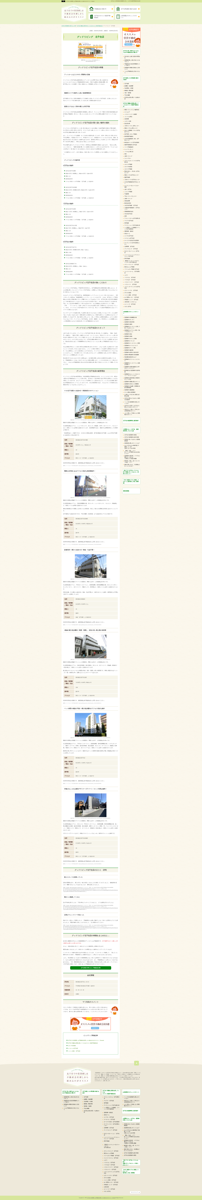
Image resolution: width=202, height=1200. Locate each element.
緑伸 (125, 216)
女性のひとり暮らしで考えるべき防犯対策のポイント (132, 410)
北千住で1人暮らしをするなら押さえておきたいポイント (131, 406)
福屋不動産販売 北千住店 (130, 144)
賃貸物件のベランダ (129, 340)
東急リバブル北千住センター (131, 175)
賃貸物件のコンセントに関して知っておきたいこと (132, 327)
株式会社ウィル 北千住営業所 (131, 142)
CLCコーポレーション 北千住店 (131, 251)
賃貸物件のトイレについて (131, 345)
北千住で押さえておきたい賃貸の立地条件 (132, 399)
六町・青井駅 (127, 92)
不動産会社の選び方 (100, 9)
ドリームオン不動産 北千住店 (131, 269)
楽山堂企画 (127, 123)
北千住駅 (126, 83)
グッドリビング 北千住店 (131, 248)
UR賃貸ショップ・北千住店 (111, 1184)
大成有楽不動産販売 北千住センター (132, 208)
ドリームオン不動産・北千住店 (111, 1155)
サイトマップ (134, 1192)
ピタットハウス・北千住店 (110, 1175)
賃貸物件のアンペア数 (129, 347)
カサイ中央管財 (72, 1045)
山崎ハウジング (128, 156)
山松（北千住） (128, 189)
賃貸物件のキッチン (129, 319)
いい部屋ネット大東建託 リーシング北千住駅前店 (111, 1108)
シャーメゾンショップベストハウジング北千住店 (132, 255)
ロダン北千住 (127, 306)
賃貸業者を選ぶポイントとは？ (132, 443)
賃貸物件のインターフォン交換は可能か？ (132, 363)
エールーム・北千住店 (109, 1119)
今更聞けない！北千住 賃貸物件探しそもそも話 (131, 430)
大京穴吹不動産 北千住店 (131, 205)
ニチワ (126, 275)
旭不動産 (126, 223)
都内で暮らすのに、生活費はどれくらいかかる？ (132, 465)
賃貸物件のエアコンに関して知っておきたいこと (132, 331)
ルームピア (127, 112)
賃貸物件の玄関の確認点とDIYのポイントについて (132, 367)
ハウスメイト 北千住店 (130, 284)
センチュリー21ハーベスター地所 (131, 186)
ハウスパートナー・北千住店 (111, 1167)
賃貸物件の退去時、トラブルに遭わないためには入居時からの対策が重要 (132, 457)
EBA (125, 154)
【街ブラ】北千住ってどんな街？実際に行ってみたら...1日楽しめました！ (131, 472)
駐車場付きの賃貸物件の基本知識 (132, 371)
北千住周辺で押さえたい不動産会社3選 (90, 967)
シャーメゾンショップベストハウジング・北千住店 (111, 1138)
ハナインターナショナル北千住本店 (132, 287)
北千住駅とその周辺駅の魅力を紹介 (131, 78)
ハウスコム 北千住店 (129, 277)
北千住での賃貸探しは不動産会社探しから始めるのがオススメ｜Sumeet (80, 1)
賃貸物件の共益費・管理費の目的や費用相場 (132, 387)
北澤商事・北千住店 (109, 1127)
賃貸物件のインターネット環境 (132, 343)
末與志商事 (127, 200)
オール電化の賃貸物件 (129, 392)
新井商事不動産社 (128, 136)
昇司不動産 (127, 258)
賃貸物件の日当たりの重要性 (131, 384)
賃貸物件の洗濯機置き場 (130, 317)
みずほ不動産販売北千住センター (132, 182)
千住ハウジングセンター (130, 196)
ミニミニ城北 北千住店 (74, 1051)
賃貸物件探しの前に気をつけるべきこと (132, 60)
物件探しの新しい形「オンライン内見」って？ (132, 461)
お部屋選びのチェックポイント (129, 16)
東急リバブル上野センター (131, 128)
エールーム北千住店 (73, 1048)
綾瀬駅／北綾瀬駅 (128, 86)
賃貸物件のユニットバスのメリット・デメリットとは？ (132, 374)
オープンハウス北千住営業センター (132, 243)
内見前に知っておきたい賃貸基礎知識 (132, 440)
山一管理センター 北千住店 (131, 297)
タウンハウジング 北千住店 (131, 264)
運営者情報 (126, 491)
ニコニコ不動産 (128, 191)
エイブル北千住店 (128, 235)
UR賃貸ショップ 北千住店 (131, 299)
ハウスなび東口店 (128, 151)
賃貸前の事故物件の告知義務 (131, 354)
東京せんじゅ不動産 (129, 266)
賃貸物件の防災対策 (129, 322)
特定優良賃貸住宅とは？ (130, 357)
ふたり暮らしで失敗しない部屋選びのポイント (132, 413)
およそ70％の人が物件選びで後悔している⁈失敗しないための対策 (131, 447)
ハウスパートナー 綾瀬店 (130, 114)
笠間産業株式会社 (128, 211)
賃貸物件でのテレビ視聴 (130, 338)
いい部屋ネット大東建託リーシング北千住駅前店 (132, 228)
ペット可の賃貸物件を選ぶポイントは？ (132, 402)
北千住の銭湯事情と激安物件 (131, 420)
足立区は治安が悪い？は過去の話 (132, 98)
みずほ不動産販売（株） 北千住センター (131, 139)
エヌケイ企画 (127, 121)
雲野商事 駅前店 (128, 231)
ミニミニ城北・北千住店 (110, 1180)
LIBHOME (106, 1187)
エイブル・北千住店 (109, 1117)
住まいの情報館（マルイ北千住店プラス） (132, 131)
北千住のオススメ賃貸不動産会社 (102, 16)
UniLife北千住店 (128, 213)
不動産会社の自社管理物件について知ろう (132, 64)
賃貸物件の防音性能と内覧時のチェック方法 (132, 378)
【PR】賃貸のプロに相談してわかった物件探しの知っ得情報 (131, 481)
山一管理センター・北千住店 (111, 1182)
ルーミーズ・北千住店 (129, 304)
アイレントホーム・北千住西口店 (111, 1097)
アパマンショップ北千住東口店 (132, 225)
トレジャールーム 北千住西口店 (132, 272)
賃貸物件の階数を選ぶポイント (132, 381)
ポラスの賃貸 (127, 292)
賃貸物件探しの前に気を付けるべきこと (71, 1097)
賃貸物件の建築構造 (129, 389)
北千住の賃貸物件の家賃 (130, 434)
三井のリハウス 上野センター (131, 125)
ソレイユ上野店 (128, 116)
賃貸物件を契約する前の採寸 (131, 352)
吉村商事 (126, 119)
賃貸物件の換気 (128, 324)
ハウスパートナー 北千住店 (131, 282)
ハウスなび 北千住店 (129, 279)
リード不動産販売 (128, 147)
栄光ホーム (127, 233)
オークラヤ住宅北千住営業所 (131, 240)
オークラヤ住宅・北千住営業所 (111, 1121)
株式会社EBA (127, 203)
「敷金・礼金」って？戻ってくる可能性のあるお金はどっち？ (132, 452)
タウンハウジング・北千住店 (111, 1151)
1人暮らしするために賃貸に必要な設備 (131, 395)
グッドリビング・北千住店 (110, 1130)
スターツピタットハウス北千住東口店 (132, 161)
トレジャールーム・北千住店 (111, 1158)
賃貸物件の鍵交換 (128, 350)
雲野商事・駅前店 (108, 1112)
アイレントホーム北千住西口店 (132, 218)
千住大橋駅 (127, 95)
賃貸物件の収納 (128, 336)
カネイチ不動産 (128, 164)
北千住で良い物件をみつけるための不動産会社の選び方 (131, 51)
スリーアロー (127, 158)
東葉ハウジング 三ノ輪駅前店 (131, 109)
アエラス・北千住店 (109, 1100)
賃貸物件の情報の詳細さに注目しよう (132, 68)
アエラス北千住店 (128, 220)
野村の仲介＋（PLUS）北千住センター (131, 172)
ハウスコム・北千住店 (109, 1162)
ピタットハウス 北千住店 (131, 290)
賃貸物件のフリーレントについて (132, 360)
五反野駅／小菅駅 (128, 88)
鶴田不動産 (127, 177)
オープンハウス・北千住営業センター (111, 1124)
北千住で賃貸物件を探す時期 (131, 437)
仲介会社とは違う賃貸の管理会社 (132, 57)
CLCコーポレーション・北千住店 (111, 1134)
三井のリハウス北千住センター (132, 179)
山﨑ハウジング (128, 198)
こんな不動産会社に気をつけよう (132, 72)
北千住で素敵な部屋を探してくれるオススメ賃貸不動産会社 (83, 1043)
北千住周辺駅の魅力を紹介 (129, 9)
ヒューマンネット (128, 149)
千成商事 (126, 194)
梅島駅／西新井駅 (128, 90)
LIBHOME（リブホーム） (130, 301)
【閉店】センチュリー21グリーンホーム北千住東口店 (131, 261)
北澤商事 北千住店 (129, 246)
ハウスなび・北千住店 (109, 1164)
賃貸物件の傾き (128, 334)
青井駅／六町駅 (88, 1106)
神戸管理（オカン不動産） (131, 134)
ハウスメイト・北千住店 (110, 1169)
